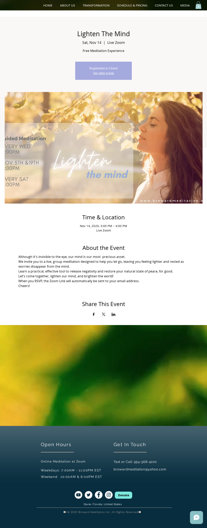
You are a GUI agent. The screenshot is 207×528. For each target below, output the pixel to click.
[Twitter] (88, 495)
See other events (103, 73)
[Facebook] (98, 495)
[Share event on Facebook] (94, 314)
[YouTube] (78, 495)
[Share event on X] (104, 314)
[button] (69, 5)
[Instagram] (109, 495)
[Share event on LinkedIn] (113, 314)
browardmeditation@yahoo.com (140, 469)
